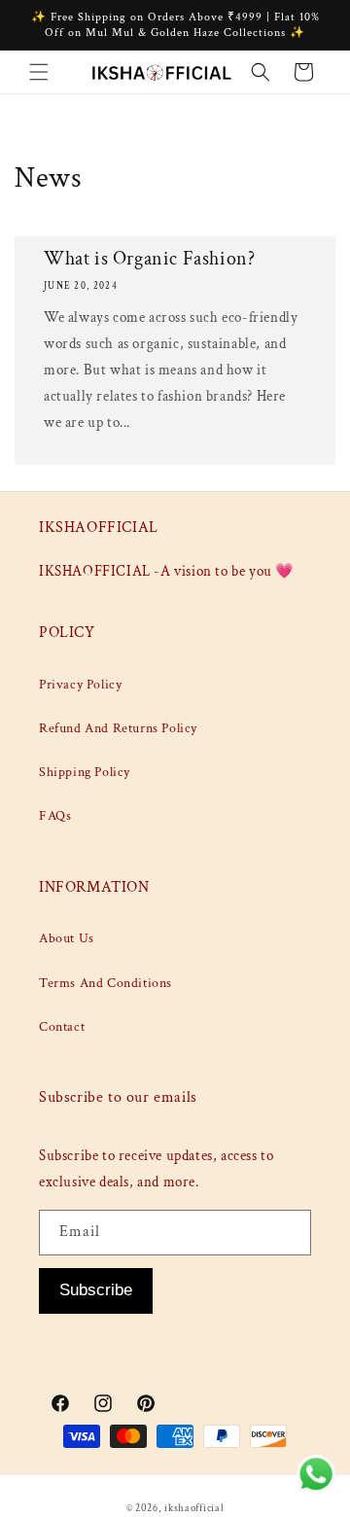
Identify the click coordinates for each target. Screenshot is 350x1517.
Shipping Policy (84, 772)
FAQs (55, 816)
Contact (62, 1027)
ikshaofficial (194, 1508)
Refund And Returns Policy (118, 728)
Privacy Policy (80, 684)
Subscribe (95, 1290)
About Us (66, 938)
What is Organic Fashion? (149, 258)
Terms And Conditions (105, 983)
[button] (39, 72)
